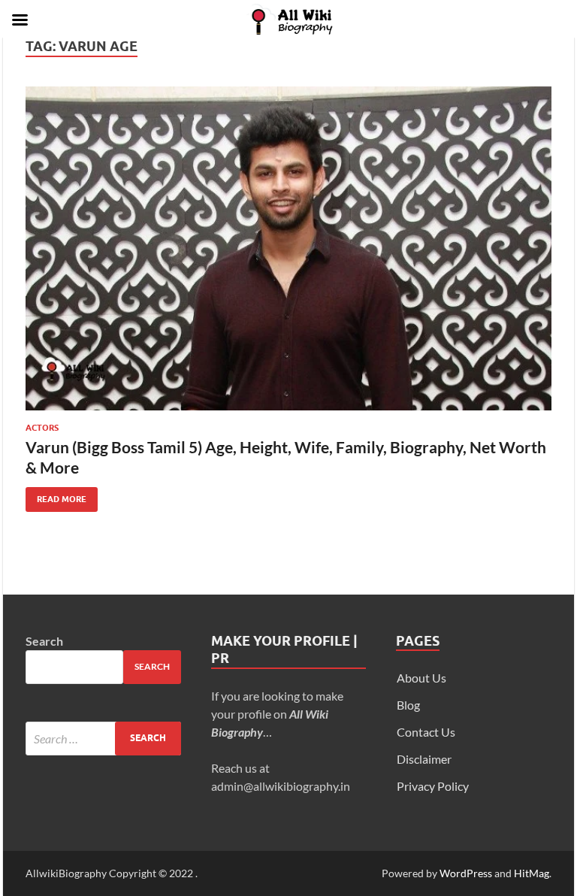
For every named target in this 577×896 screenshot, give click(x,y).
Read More (56, 495)
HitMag (531, 873)
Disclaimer (424, 759)
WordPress (466, 873)
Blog (408, 705)
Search (44, 641)
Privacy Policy (433, 786)
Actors (42, 427)
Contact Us (426, 732)
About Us (421, 677)
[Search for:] (103, 738)
